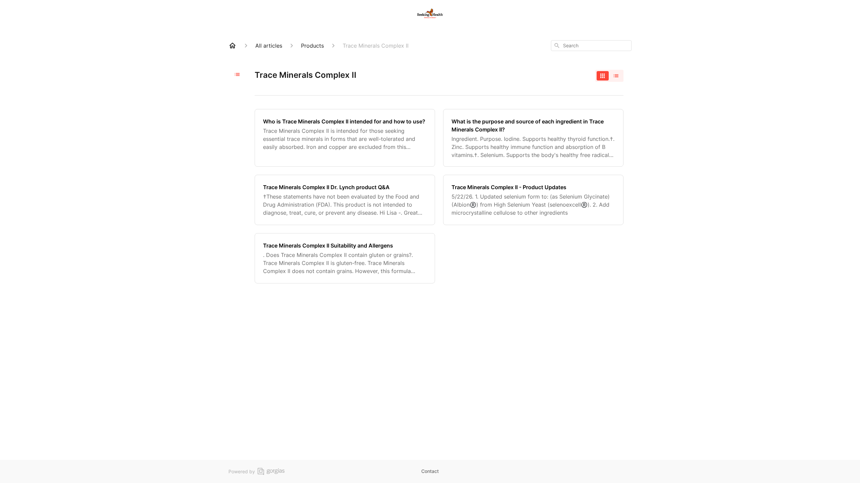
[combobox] (591, 45)
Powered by (241, 471)
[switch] (609, 76)
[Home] (232, 46)
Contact (430, 471)
